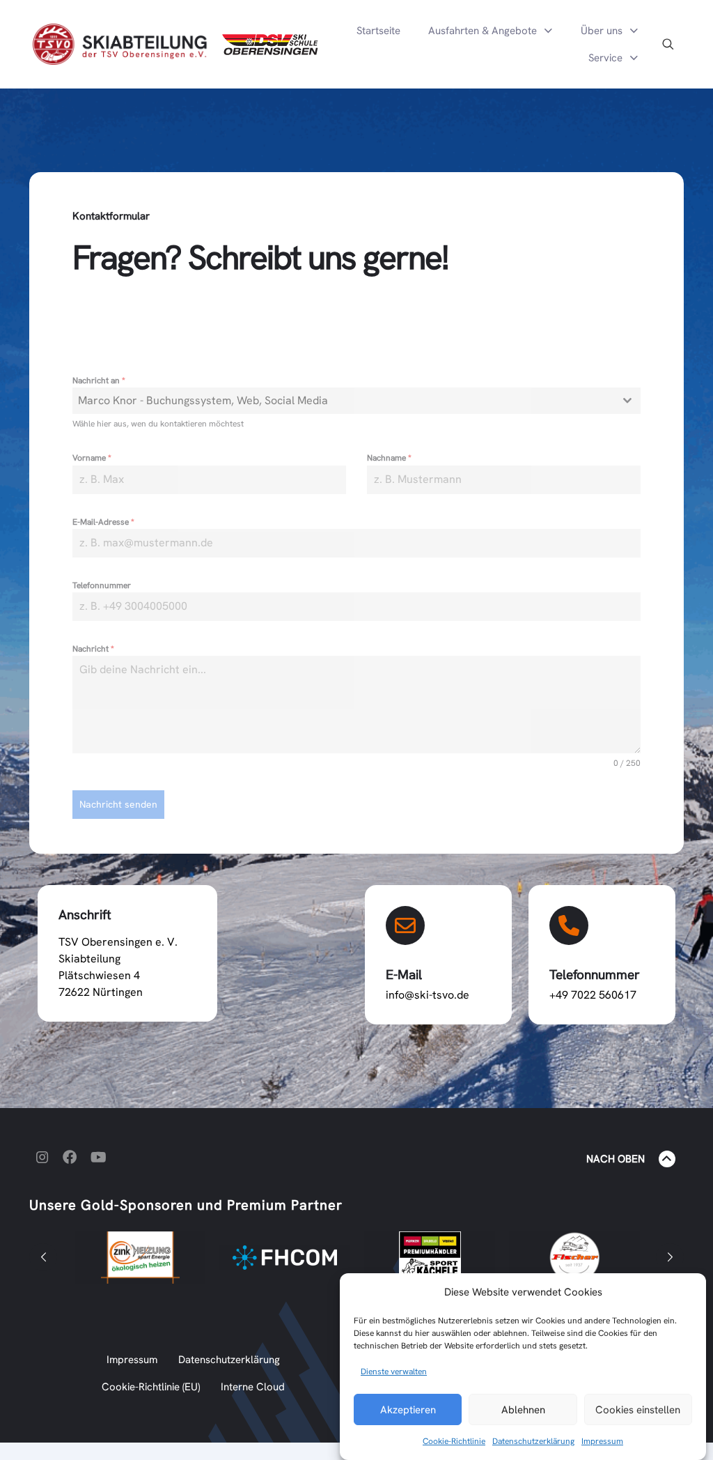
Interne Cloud (253, 1387)
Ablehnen (523, 1410)
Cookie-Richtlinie (454, 1441)
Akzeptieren (408, 1410)
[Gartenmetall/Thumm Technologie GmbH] (590, 1258)
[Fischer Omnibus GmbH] (445, 1257)
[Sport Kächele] (300, 1257)
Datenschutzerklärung (533, 1441)
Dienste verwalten (394, 1371)
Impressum (602, 1441)
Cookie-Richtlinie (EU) (151, 1387)
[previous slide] (43, 1257)
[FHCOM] (156, 1257)
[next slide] (670, 1257)
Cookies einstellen (637, 1410)
